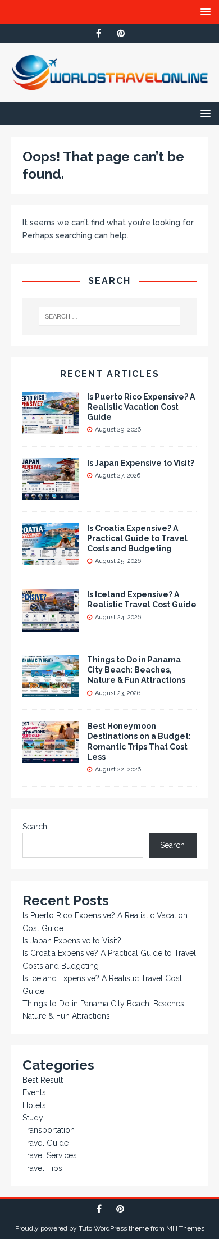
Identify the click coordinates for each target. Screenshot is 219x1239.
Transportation (48, 1129)
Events (34, 1092)
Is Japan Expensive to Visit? (140, 463)
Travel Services (49, 1155)
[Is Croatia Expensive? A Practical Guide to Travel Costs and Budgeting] (50, 559)
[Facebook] (98, 33)
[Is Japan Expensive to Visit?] (50, 493)
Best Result (42, 1079)
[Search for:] (109, 316)
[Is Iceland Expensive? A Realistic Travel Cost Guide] (50, 625)
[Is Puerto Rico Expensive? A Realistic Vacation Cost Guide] (50, 427)
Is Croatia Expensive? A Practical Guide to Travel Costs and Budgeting (137, 538)
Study (32, 1117)
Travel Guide (45, 1142)
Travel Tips (42, 1168)
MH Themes (185, 1228)
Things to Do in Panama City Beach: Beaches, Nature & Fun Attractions (136, 669)
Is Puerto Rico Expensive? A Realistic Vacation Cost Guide (141, 406)
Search (34, 826)
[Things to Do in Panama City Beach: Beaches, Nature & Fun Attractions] (50, 690)
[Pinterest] (120, 33)
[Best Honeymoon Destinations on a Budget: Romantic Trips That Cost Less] (50, 756)
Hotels (34, 1105)
